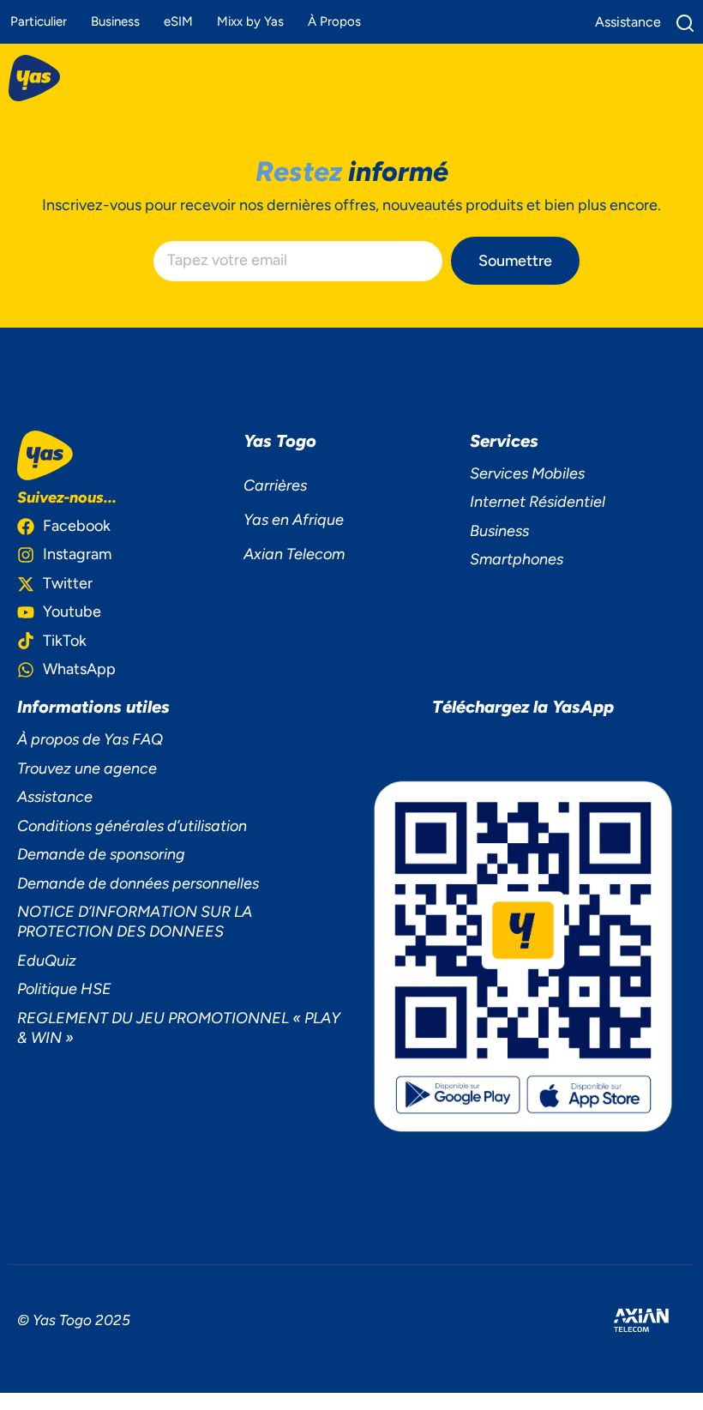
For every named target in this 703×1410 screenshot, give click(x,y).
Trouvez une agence (87, 768)
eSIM (178, 21)
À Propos (334, 21)
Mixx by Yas (250, 21)
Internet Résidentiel (537, 501)
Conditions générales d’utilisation (132, 825)
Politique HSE (64, 988)
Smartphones (516, 559)
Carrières (275, 485)
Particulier (38, 21)
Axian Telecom (294, 554)
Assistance (55, 796)
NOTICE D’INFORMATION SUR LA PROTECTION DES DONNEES (134, 921)
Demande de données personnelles (138, 883)
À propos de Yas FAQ (90, 739)
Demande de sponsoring (101, 854)
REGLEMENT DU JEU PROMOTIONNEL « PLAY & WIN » (178, 1028)
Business (115, 21)
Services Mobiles (527, 473)
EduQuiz (46, 960)
